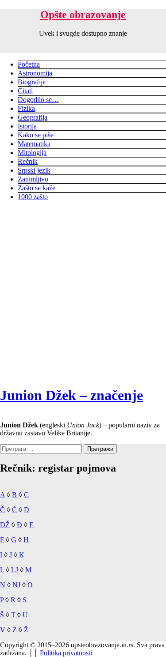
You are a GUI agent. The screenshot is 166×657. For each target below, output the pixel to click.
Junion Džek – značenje (71, 395)
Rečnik (28, 161)
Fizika (26, 108)
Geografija (32, 117)
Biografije (32, 82)
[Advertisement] (83, 291)
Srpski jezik (34, 170)
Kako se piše (36, 135)
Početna (29, 64)
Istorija (27, 126)
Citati (25, 90)
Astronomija (35, 73)
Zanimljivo (33, 179)
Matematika (34, 143)
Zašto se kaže (36, 188)
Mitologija (32, 152)
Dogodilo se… (38, 99)
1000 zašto (33, 196)
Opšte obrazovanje (83, 14)
